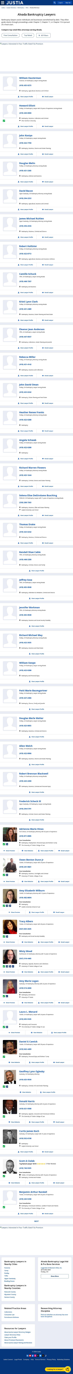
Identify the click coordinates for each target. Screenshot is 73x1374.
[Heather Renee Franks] (10, 418)
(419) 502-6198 (25, 1138)
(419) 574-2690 (25, 988)
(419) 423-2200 (25, 781)
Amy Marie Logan (29, 980)
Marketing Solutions (63, 1359)
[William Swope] (10, 668)
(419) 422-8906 (25, 753)
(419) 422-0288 (25, 420)
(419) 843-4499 (25, 1049)
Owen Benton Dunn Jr (31, 859)
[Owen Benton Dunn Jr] (10, 865)
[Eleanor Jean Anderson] (10, 335)
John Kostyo (25, 135)
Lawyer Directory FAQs (12, 1335)
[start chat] (67, 1369)
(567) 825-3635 (25, 929)
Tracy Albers (26, 921)
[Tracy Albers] (10, 927)
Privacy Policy (51, 1359)
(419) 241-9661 (25, 867)
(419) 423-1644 (25, 475)
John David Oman (29, 384)
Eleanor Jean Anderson (32, 329)
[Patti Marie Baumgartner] (10, 696)
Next (36, 1221)
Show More (55, 1276)
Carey (6, 1270)
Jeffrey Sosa (25, 579)
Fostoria (7, 1268)
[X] (43, 1356)
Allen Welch (25, 745)
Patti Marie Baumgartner (33, 690)
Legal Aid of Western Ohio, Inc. (51, 1268)
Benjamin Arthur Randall (33, 1191)
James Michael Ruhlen (31, 218)
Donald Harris (27, 1101)
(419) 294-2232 (25, 198)
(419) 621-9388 (25, 1108)
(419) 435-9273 (25, 85)
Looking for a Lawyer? (55, 1369)
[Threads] (38, 1356)
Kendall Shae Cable (30, 552)
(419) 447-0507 (25, 337)
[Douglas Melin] (10, 169)
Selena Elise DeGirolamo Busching (38, 495)
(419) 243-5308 (25, 1199)
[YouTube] (30, 1356)
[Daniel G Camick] (10, 1047)
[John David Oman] (10, 390)
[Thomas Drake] (10, 530)
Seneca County (9, 1297)
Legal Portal (18, 1359)
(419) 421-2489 (25, 309)
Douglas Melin (27, 163)
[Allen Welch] (10, 751)
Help (32, 1359)
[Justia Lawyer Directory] (14, 2)
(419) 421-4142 (25, 364)
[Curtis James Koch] (10, 1136)
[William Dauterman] (10, 83)
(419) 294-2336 (25, 226)
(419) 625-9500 (25, 1079)
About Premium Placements (14, 1340)
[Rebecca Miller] (10, 362)
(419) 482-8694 (25, 897)
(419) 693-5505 (25, 1019)
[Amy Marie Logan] (10, 986)
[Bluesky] (40, 1356)
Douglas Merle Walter (31, 718)
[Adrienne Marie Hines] (10, 834)
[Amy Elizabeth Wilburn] (10, 896)
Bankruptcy (21, 7)
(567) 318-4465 (25, 958)
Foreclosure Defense (11, 1317)
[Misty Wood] (10, 957)
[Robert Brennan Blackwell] (10, 779)
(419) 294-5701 (25, 809)
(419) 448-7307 (25, 281)
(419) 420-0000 (25, 113)
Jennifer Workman (29, 607)
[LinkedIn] (27, 1356)
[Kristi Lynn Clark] (10, 307)
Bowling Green (9, 1281)
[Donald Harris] (10, 1107)
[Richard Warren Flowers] (10, 473)
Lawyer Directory (11, 7)
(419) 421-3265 (25, 170)
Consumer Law (9, 1315)
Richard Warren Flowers (32, 467)
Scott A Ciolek (27, 1160)
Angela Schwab (27, 440)
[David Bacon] (10, 196)
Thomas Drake (27, 524)
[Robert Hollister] (10, 252)
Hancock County (10, 1292)
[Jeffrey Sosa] (10, 585)
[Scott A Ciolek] (10, 1166)
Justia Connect (8, 1359)
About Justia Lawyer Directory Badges (17, 1332)
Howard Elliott (27, 105)
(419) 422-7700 (25, 143)
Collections (8, 1312)
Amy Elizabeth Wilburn (32, 890)
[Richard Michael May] (10, 641)
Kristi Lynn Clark (28, 301)
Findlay (6, 1273)
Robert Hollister (28, 246)
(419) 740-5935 (25, 1168)
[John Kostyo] (10, 141)
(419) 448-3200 (25, 559)
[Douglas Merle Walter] (10, 724)
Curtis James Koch (29, 1131)
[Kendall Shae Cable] (10, 558)
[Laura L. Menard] (10, 1017)
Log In (61, 2)
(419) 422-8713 (25, 253)
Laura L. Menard (28, 1011)
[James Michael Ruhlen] (10, 224)
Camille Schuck (27, 273)
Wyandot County (10, 1294)
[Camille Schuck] (10, 279)
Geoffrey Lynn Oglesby (31, 1071)
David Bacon (26, 190)
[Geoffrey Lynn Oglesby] (10, 1077)
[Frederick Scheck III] (10, 807)
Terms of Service (40, 1359)
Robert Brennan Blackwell (33, 773)
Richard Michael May (30, 635)
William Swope (27, 662)
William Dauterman (30, 77)
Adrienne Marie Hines (31, 828)
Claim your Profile (10, 1337)
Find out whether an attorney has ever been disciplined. (54, 1316)
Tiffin (6, 1276)
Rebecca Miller (27, 356)
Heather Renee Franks (31, 412)
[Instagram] (35, 1356)
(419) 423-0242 (25, 392)
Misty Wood (25, 951)
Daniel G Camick (28, 1041)
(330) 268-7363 (25, 502)
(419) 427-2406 (25, 698)
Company (26, 1359)
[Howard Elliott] (10, 111)
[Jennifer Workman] (10, 613)
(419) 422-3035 (25, 642)
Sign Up (68, 2)
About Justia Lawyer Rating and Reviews (18, 1343)
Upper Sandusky (10, 1279)
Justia (3, 7)
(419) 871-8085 (25, 836)
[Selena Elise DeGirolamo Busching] (10, 501)
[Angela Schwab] (10, 445)
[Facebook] (33, 1356)
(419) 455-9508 (25, 587)
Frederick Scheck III (30, 801)
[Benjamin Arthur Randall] (10, 1197)
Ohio (27, 7)
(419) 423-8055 (25, 725)
